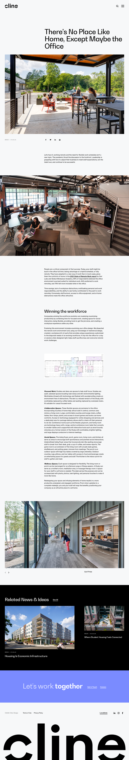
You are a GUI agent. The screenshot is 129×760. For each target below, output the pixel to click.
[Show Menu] (122, 6)
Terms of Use (27, 713)
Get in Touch (92, 687)
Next (8, 573)
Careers (103, 687)
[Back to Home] (64, 741)
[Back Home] (11, 7)
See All (55, 600)
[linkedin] (55, 140)
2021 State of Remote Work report (83, 276)
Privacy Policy (38, 713)
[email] (60, 140)
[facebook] (46, 140)
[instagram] (118, 713)
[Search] (117, 6)
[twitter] (50, 140)
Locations (103, 713)
